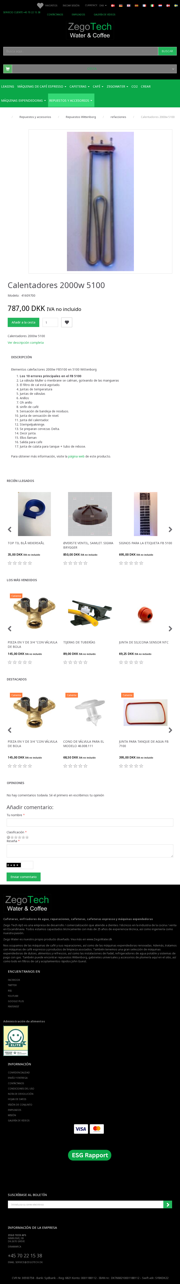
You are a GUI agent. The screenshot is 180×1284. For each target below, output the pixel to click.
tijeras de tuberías (79, 642)
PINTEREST (13, 1006)
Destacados (17, 679)
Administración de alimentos (24, 1021)
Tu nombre (14, 815)
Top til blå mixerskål (26, 543)
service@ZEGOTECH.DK (29, 1262)
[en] (129, 5)
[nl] (160, 5)
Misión (12, 1115)
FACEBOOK (14, 979)
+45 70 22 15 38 (25, 1255)
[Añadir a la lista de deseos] (66, 322)
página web (76, 456)
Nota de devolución (20, 1093)
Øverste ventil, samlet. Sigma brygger (88, 545)
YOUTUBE (13, 995)
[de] (121, 5)
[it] (152, 5)
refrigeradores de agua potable (136, 953)
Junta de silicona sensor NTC (144, 642)
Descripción (21, 357)
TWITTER (12, 985)
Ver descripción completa (26, 342)
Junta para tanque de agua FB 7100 (144, 743)
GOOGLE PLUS (16, 1001)
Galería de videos (104, 14)
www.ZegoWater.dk (99, 939)
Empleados (78, 14)
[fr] (144, 5)
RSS (10, 990)
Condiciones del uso (21, 1088)
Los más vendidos (22, 580)
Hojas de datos (17, 1099)
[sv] (176, 5)
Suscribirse (167, 1204)
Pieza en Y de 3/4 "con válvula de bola (32, 644)
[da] (113, 5)
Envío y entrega (17, 1077)
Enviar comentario (24, 877)
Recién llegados (20, 481)
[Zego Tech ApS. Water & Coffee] (90, 29)
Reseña (12, 841)
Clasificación (15, 832)
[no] (168, 5)
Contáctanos (55, 14)
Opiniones (15, 783)
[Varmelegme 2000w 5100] (100, 201)
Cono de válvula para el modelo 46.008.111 (83, 743)
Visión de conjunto (20, 1104)
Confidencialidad (19, 1072)
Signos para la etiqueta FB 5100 (145, 543)
